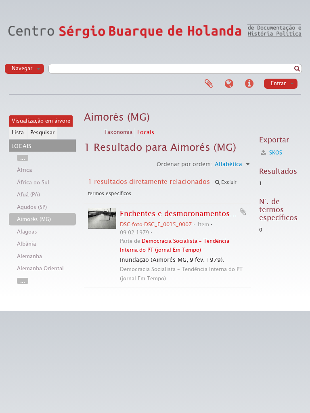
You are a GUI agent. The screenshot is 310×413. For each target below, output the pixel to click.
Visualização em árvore (41, 121)
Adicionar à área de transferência (243, 212)
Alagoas (27, 232)
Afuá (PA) (28, 195)
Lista (18, 132)
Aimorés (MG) (34, 219)
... (22, 158)
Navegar (22, 68)
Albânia (26, 244)
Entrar (278, 83)
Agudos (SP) (32, 207)
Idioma (229, 84)
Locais (145, 132)
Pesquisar (42, 132)
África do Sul (33, 182)
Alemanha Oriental (40, 268)
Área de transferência (209, 84)
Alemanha (29, 256)
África (24, 170)
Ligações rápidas (249, 84)
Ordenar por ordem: (184, 164)
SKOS (275, 153)
